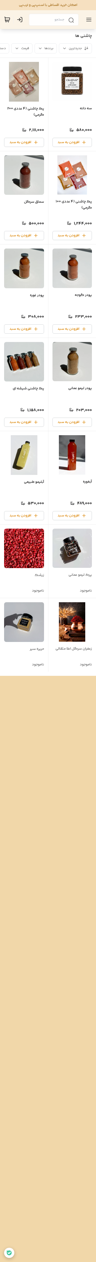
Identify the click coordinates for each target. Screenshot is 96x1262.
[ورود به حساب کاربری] (21, 19)
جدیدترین (75, 48)
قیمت (25, 48)
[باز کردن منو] (88, 20)
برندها (49, 48)
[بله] (9, 1253)
